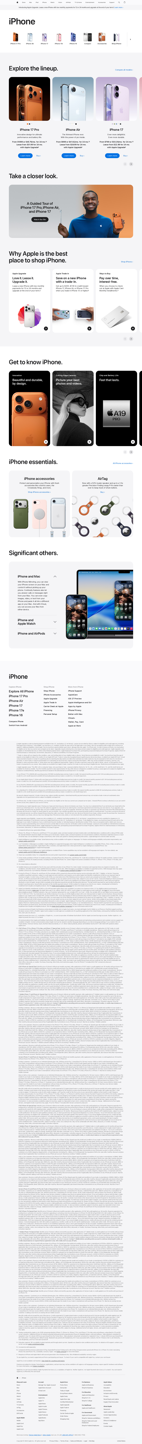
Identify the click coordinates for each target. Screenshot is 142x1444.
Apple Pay (20, 1426)
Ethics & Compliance (110, 1420)
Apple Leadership (109, 1412)
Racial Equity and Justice (111, 1399)
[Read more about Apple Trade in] (73, 301)
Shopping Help (64, 1419)
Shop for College (87, 1401)
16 (109, 485)
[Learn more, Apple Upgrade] (29, 301)
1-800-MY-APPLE (67, 1435)
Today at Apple (64, 1390)
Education (107, 1388)
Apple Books (42, 1418)
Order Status (64, 1416)
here (105, 890)
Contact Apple (108, 1426)
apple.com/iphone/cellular (36, 1344)
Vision (18, 1399)
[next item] (130, 39)
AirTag (19, 1407)
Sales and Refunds (76, 1441)
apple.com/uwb (61, 1351)
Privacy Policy (53, 1441)
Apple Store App (65, 1399)
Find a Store (64, 1385)
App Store (41, 1420)
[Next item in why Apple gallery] (131, 339)
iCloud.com (41, 1390)
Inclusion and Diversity (110, 1393)
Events (106, 1423)
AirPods (19, 1402)
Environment (107, 1390)
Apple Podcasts (43, 1415)
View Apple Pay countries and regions (53, 1361)
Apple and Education (88, 1395)
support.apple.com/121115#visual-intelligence (33, 852)
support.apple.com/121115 (27, 841)
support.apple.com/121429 (78, 855)
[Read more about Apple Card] (116, 301)
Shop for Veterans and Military (91, 1418)
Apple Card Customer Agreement (62, 886)
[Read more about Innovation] (29, 408)
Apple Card (20, 1423)
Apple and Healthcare (88, 1408)
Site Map (91, 1441)
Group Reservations (66, 1393)
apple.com (35, 890)
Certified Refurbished (66, 1402)
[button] (119, 2)
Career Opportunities (110, 1415)
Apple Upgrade (64, 1405)
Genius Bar (63, 1388)
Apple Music (42, 1403)
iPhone (19, 1393)
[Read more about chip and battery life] (116, 408)
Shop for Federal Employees (90, 1425)
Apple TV (41, 1401)
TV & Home (20, 1405)
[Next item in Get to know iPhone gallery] (131, 452)
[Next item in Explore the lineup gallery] (131, 164)
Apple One (41, 1398)
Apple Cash (20, 1429)
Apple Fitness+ (42, 1409)
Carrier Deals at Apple (67, 1413)
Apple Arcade (42, 1406)
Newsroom (107, 1409)
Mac (18, 1388)
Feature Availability (38, 1366)
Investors (106, 1418)
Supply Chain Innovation (111, 1402)
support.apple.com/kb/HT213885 (70, 870)
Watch (19, 1396)
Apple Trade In (64, 1407)
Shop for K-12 (86, 1398)
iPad (18, 1390)
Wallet (18, 1420)
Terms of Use (64, 1441)
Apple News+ (42, 1412)
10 (46, 142)
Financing (63, 1410)
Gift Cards (20, 1413)
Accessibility (107, 1385)
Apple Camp (64, 1396)
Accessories (20, 1410)
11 (117, 291)
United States (121, 1441)
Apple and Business (88, 1385)
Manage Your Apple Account (47, 1385)
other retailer (47, 1435)
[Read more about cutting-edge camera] (73, 408)
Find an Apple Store (35, 1435)
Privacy (106, 1396)
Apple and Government (89, 1415)
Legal (85, 1441)
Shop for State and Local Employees (89, 1422)
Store (18, 1385)
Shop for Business (87, 1388)
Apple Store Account (44, 1388)
